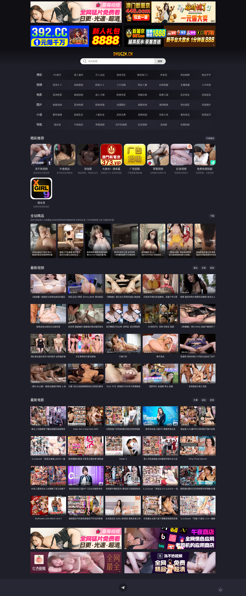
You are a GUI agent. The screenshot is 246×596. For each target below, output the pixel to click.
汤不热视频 (121, 124)
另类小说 (163, 114)
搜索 (160, 61)
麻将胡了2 (142, 74)
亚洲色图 (78, 104)
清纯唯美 (163, 104)
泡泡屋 (163, 124)
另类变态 (206, 94)
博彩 (39, 75)
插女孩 (57, 124)
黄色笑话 (185, 114)
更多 (212, 267)
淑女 (204, 400)
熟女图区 (185, 104)
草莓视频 (99, 124)
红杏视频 (142, 124)
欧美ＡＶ (99, 84)
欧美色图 (99, 104)
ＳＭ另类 (206, 84)
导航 (39, 124)
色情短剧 (185, 124)
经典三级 (163, 94)
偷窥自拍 (57, 104)
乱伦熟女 (185, 94)
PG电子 (57, 74)
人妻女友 (99, 114)
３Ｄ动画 (121, 84)
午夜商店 (78, 124)
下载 (212, 215)
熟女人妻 (142, 84)
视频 (39, 85)
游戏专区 (121, 74)
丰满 (196, 400)
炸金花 (163, 74)
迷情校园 (142, 114)
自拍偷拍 (78, 84)
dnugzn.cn (123, 54)
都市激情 (57, 114)
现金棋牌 (185, 74)
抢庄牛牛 (206, 74)
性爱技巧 (206, 114)
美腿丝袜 (142, 104)
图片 (39, 105)
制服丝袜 (142, 94)
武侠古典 (121, 114)
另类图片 (206, 104)
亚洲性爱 (57, 94)
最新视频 (37, 267)
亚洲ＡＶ (57, 84)
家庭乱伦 (78, 114)
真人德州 (78, 74)
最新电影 (37, 399)
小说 (39, 115)
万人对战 (99, 74)
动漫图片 (121, 104)
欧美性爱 (121, 94)
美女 (196, 267)
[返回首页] (220, 589)
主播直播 (185, 84)
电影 (39, 95)
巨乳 (204, 267)
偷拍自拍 (78, 94)
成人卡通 (99, 94)
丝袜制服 (163, 84)
